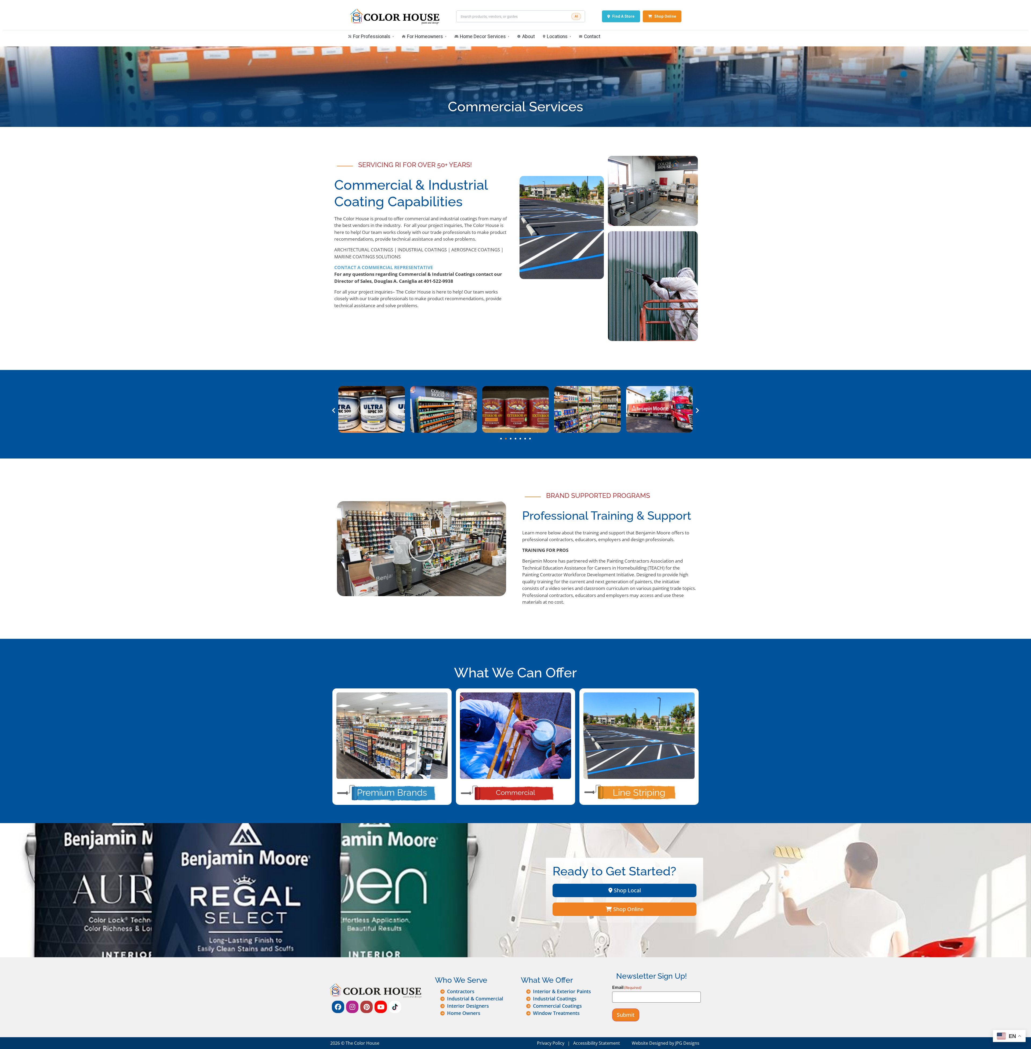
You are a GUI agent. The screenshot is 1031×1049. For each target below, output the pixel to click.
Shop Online (665, 16)
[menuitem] (371, 37)
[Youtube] (380, 1006)
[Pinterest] (366, 1006)
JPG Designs (687, 1043)
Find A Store (623, 16)
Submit (626, 1014)
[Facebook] (338, 1006)
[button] (333, 410)
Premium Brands (392, 792)
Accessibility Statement (596, 1043)
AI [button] (576, 16)
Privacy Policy (550, 1043)
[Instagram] (352, 1006)
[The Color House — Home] (394, 16)
